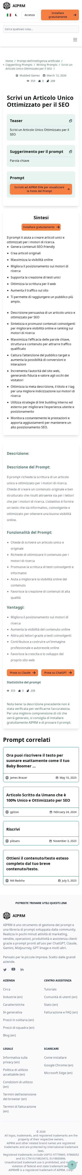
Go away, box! (64, 1158)
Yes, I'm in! (39, 1131)
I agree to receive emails (29, 1118)
